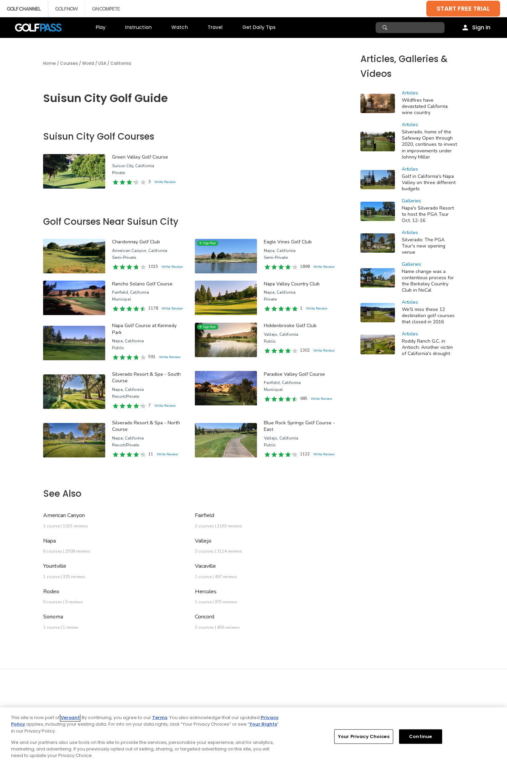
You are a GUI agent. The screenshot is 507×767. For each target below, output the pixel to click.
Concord (204, 616)
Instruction (138, 27)
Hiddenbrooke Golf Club (290, 325)
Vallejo (203, 541)
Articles (410, 93)
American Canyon (64, 515)
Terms (159, 717)
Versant (70, 717)
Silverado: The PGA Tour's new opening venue (423, 245)
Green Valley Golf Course (140, 157)
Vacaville (205, 566)
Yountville (54, 566)
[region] (253, 737)
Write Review (165, 182)
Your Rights (263, 724)
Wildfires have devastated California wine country (425, 106)
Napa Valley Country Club (292, 284)
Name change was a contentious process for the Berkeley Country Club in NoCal (428, 280)
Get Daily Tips (259, 27)
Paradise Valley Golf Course (294, 374)
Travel (215, 27)
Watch (179, 27)
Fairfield (204, 515)
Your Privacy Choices (363, 736)
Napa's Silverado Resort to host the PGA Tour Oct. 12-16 (428, 214)
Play (101, 27)
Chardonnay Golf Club (136, 242)
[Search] (385, 27)
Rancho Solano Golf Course (142, 284)
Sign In (481, 27)
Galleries (411, 201)
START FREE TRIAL (463, 8)
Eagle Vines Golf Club (288, 242)
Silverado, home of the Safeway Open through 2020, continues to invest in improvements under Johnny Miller (429, 144)
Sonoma (53, 616)
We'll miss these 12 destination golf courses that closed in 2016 (428, 315)
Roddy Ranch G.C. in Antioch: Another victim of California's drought (427, 347)
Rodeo (51, 591)
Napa (49, 541)
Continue (420, 736)
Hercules (206, 591)
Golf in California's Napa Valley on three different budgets (429, 182)
